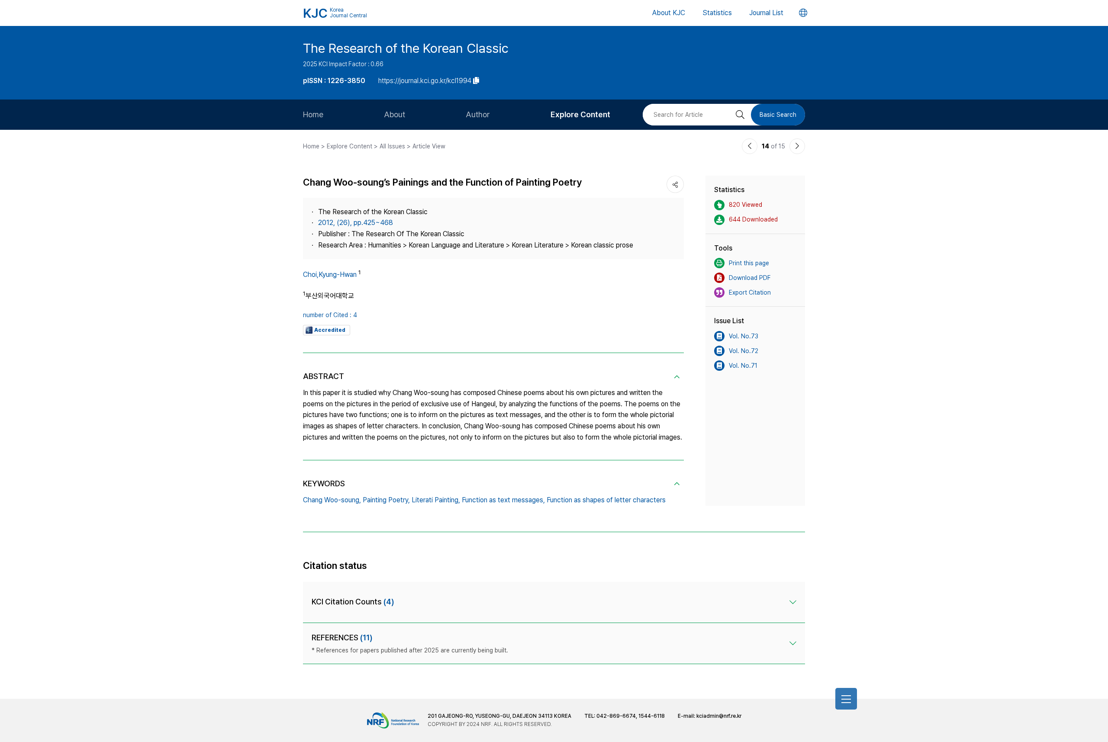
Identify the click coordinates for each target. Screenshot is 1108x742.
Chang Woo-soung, (332, 500)
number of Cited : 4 (330, 315)
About (394, 114)
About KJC (668, 13)
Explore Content (580, 114)
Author (478, 114)
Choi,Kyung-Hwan (330, 274)
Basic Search (778, 114)
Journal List (766, 13)
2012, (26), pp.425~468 (355, 222)
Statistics (717, 13)
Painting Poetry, (386, 500)
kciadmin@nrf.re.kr (718, 716)
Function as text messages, (503, 500)
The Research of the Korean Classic (406, 48)
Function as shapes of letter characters (606, 500)
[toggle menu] (846, 699)
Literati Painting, (436, 500)
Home (313, 114)
